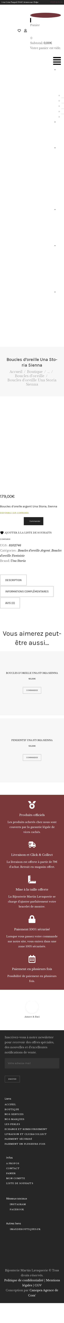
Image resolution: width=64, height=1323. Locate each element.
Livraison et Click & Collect (32, 854)
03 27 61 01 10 (56, 2)
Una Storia (18, 561)
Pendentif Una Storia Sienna (32, 740)
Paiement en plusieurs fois (32, 969)
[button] (57, 61)
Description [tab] (13, 580)
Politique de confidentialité (23, 1280)
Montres (59, 132)
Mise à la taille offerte (32, 889)
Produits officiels (32, 814)
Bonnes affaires (59, 315)
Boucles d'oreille (29, 376)
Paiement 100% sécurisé (32, 929)
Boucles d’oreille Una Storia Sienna (32, 673)
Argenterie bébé (59, 265)
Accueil (16, 372)
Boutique (35, 372)
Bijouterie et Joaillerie (59, 176)
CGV (38, 1285)
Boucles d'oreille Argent (34, 550)
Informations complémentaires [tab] (27, 591)
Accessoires (59, 224)
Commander (35, 521)
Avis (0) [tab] (10, 603)
